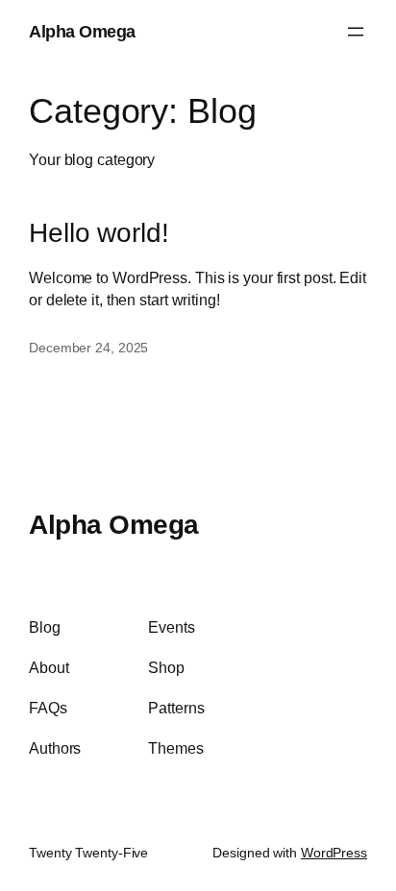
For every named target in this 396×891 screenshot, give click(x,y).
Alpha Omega (82, 31)
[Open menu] (355, 31)
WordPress (334, 852)
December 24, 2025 (88, 347)
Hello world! (99, 233)
